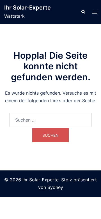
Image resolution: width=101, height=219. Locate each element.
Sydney (55, 187)
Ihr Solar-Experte (27, 7)
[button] (83, 12)
